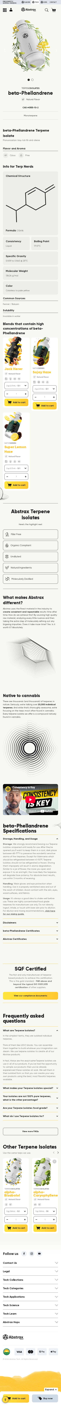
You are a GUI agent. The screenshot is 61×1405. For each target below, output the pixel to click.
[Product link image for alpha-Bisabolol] (13, 1172)
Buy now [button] (47, 1398)
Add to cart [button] (19, 1398)
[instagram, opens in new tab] (31, 1253)
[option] (30, 45)
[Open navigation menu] (5, 10)
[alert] (16, 394)
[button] (46, 10)
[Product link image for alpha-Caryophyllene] (42, 1172)
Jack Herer (13, 369)
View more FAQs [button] (30, 1131)
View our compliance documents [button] (30, 995)
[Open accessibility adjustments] (5, 1399)
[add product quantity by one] (26, 394)
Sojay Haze (42, 372)
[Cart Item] (54, 10)
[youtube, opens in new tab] (39, 1253)
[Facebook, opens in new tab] (24, 1253)
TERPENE (31, 88)
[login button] (10, 9)
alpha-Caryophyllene (45, 1194)
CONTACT (53, 2)
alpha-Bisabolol (12, 1194)
